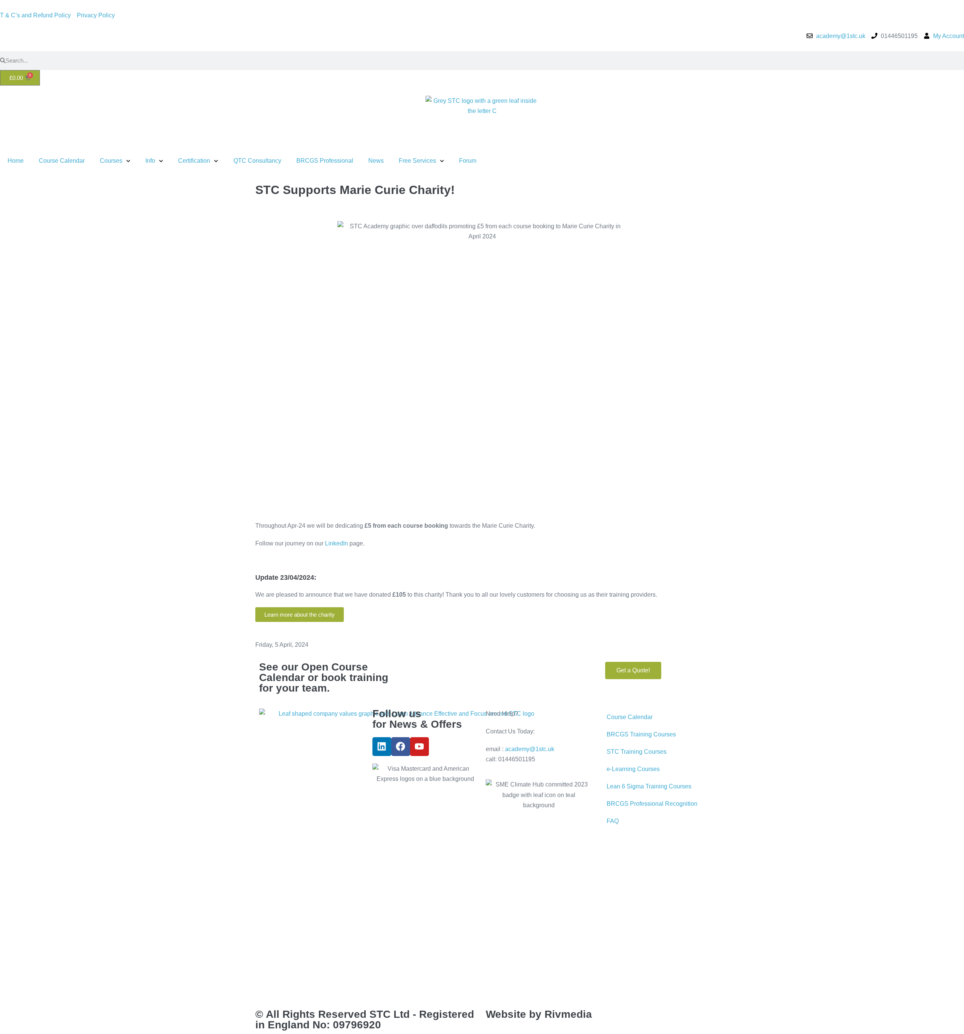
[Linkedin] (381, 746)
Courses (111, 160)
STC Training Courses (637, 751)
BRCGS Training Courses (641, 734)
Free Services (417, 160)
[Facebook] (400, 746)
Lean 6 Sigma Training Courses (649, 786)
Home (16, 160)
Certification (194, 160)
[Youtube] (419, 746)
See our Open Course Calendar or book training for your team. (323, 677)
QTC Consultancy (257, 160)
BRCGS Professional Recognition (652, 803)
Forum (467, 160)
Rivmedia (568, 1014)
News (376, 160)
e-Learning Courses (633, 769)
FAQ (613, 821)
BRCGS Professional (324, 160)
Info (150, 160)
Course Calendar (62, 160)
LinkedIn (336, 543)
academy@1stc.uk (529, 749)
